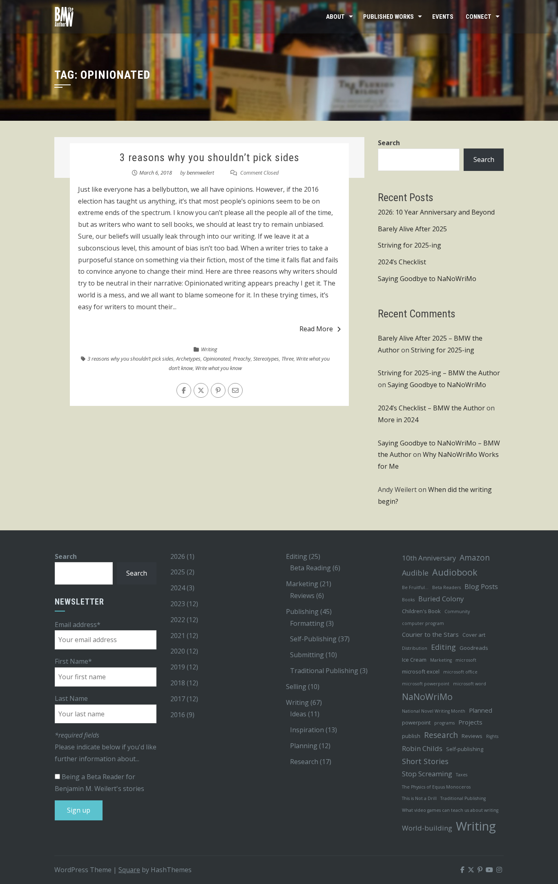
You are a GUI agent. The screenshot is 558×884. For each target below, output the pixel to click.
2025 (177, 571)
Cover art (473, 634)
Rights (492, 736)
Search (389, 142)
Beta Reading (310, 567)
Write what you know (218, 368)
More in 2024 (398, 419)
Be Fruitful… (415, 587)
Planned (480, 710)
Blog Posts (481, 586)
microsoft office (460, 672)
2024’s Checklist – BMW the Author (431, 407)
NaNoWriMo (427, 696)
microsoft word (469, 684)
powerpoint (416, 722)
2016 (177, 714)
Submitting (307, 654)
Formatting (307, 623)
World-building (427, 828)
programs (444, 723)
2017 (177, 698)
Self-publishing (464, 749)
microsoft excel (421, 671)
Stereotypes (266, 358)
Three (287, 358)
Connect (478, 16)
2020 (177, 651)
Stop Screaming (427, 773)
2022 (177, 619)
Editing (296, 556)
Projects (470, 722)
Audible (415, 573)
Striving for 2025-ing (409, 245)
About (335, 16)
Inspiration (307, 729)
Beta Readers (446, 587)
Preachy (242, 358)
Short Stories (425, 761)
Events (442, 16)
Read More (316, 328)
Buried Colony (441, 598)
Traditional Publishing (324, 670)
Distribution (414, 648)
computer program (423, 623)
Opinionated (216, 358)
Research (304, 761)
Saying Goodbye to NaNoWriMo (427, 278)
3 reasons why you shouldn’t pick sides (209, 157)
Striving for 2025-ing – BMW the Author (439, 372)
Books (408, 600)
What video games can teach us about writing (450, 810)
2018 (177, 682)
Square (129, 869)
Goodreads (474, 647)
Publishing (302, 611)
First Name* (73, 661)
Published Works (388, 16)
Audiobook (455, 572)
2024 (177, 587)
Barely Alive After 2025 (412, 228)
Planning (303, 745)
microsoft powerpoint (425, 684)
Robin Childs (422, 748)
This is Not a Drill (419, 798)
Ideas (298, 713)
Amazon (475, 557)
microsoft (465, 660)
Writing (209, 349)
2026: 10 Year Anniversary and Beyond (436, 212)
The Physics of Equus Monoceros (436, 787)
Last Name (71, 698)
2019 (177, 666)
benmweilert (200, 172)
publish (411, 736)
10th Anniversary (429, 558)
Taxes (461, 775)
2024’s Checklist (402, 261)
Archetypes (188, 358)
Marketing (302, 583)
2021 (177, 635)
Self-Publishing (313, 638)
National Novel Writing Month (433, 711)
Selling (296, 686)
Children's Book (421, 611)
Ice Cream (414, 659)
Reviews (302, 595)
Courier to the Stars (430, 634)
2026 (177, 556)
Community (457, 611)
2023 (177, 603)
